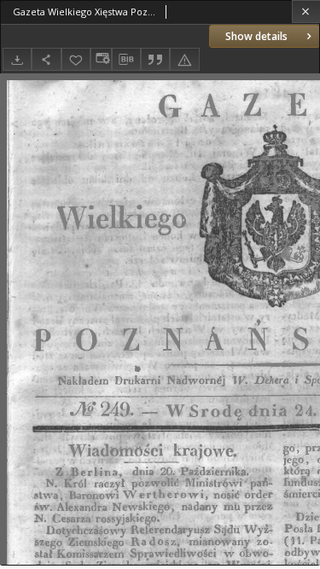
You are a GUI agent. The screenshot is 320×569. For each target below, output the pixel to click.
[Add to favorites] (75, 59)
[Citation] (155, 59)
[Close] (306, 11)
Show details (256, 36)
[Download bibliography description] (126, 60)
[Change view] (100, 59)
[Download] (17, 59)
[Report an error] (184, 59)
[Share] (46, 59)
